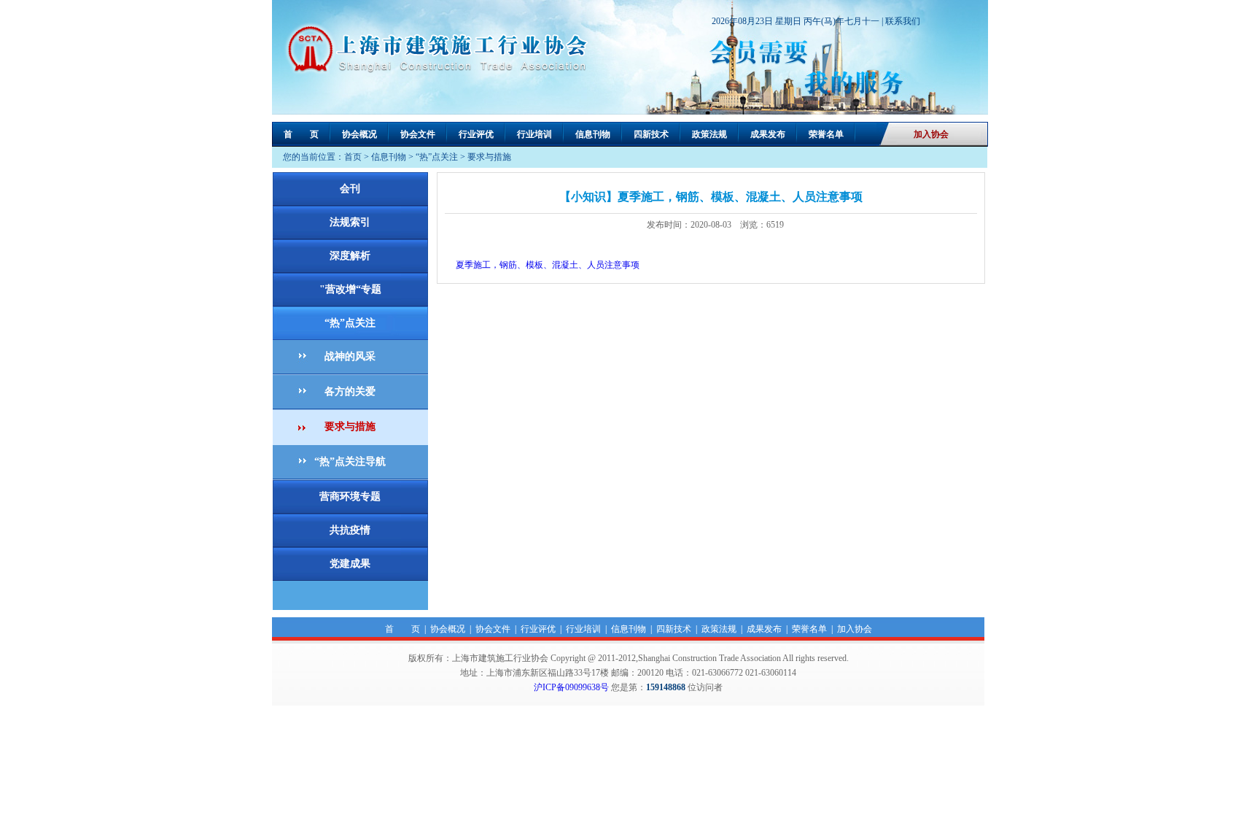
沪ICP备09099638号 (571, 687)
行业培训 (534, 134)
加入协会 (931, 134)
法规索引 (350, 222)
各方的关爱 (350, 391)
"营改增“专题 (350, 289)
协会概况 (359, 134)
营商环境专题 (350, 496)
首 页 (301, 134)
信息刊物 (592, 134)
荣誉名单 (826, 134)
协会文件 (417, 134)
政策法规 (709, 134)
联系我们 (902, 21)
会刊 (350, 188)
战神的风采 (350, 356)
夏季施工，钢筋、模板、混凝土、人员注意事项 (547, 265)
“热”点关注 (437, 157)
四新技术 (651, 134)
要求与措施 (489, 157)
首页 (353, 157)
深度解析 (350, 255)
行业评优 (476, 134)
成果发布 (767, 134)
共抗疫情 (350, 530)
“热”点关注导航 (350, 461)
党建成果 (350, 563)
